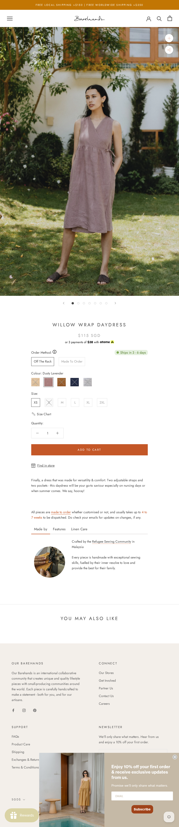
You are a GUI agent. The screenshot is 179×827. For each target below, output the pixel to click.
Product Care (21, 744)
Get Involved (107, 680)
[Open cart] (170, 18)
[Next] (115, 303)
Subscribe (142, 809)
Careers (104, 703)
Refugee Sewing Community (111, 541)
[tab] (40, 527)
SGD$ (16, 799)
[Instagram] (24, 710)
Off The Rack (43, 361)
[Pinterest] (34, 710)
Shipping (18, 752)
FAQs (15, 736)
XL (88, 402)
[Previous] (63, 303)
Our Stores (106, 672)
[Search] (159, 18)
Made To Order (72, 361)
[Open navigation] (10, 18)
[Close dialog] (174, 757)
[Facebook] (13, 710)
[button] (41, 416)
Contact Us (106, 696)
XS (36, 402)
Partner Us (106, 688)
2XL (102, 402)
